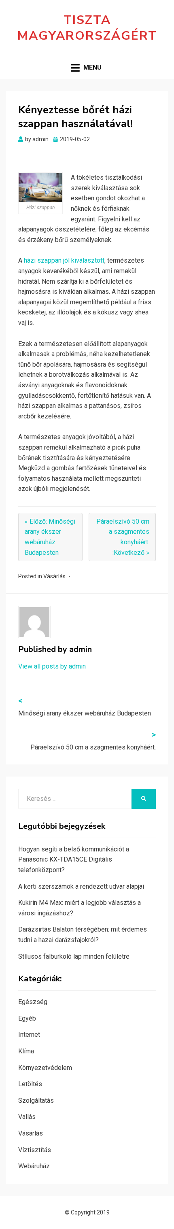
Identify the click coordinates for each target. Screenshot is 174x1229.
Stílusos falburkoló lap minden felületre (73, 956)
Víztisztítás (34, 1150)
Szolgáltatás (36, 1100)
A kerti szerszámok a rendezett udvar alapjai (81, 886)
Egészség (32, 1002)
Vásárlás (54, 576)
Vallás (27, 1117)
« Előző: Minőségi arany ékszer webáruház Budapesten (50, 537)
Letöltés (30, 1084)
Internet (29, 1034)
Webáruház (34, 1166)
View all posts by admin (52, 666)
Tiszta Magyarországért (87, 28)
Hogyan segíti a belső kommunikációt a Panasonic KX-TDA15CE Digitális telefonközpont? (73, 859)
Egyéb (27, 1018)
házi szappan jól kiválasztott (64, 260)
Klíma (26, 1051)
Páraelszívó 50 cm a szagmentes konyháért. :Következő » (122, 537)
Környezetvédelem (45, 1068)
